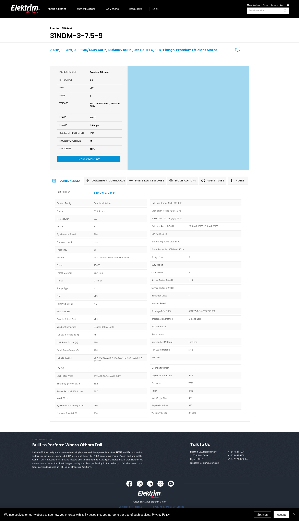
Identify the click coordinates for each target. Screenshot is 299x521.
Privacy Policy (161, 514)
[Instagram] (140, 484)
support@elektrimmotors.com (204, 463)
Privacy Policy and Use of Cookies (168, 507)
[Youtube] (171, 484)
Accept (281, 514)
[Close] (294, 514)
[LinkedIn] (150, 484)
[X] (160, 484)
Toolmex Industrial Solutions (77, 467)
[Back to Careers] (238, 49)
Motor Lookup (253, 5)
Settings (262, 514)
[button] (59, 9)
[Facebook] (129, 484)
